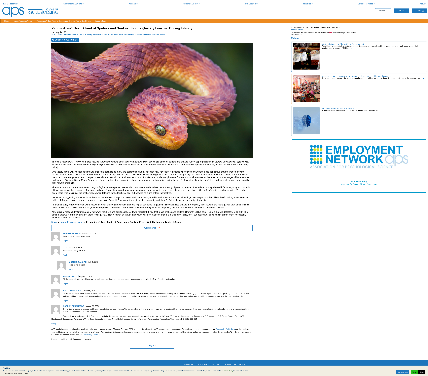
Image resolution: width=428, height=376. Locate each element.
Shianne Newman (71, 233)
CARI (65, 248)
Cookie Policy (228, 371)
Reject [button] (422, 372)
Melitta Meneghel (72, 291)
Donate (228, 364)
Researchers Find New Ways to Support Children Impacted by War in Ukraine (357, 76)
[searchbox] (383, 10)
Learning (138, 34)
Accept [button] (414, 372)
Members (307, 4)
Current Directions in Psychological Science (73, 34)
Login (400, 11)
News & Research (9, 4)
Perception (147, 34)
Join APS (418, 11)
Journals (132, 4)
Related (295, 38)
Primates (155, 34)
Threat (162, 34)
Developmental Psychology (102, 34)
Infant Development (126, 34)
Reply (65, 241)
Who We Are (189, 364)
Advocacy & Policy (191, 4)
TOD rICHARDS (70, 276)
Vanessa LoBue (297, 29)
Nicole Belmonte (77, 262)
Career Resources (366, 4)
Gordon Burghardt (73, 306)
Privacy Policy (203, 364)
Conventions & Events (72, 4)
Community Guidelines (225, 329)
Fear (116, 34)
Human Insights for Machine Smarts (338, 108)
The (250, 4)
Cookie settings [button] (403, 372)
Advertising (240, 364)
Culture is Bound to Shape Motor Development (343, 44)
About (422, 4)
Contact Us (217, 364)
